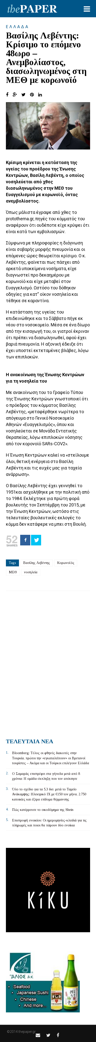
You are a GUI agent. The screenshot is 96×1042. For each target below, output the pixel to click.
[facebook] (58, 1035)
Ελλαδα (17, 26)
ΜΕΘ (13, 572)
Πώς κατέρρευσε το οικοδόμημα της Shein (42, 810)
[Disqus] (48, 662)
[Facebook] (25, 540)
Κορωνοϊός (65, 563)
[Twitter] (36, 540)
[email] (38, 1035)
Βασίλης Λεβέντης (36, 563)
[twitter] (48, 1035)
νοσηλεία (30, 572)
